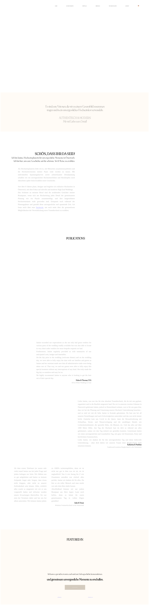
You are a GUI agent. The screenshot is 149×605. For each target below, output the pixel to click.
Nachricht (39, 207)
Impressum (59, 597)
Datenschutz (90, 597)
